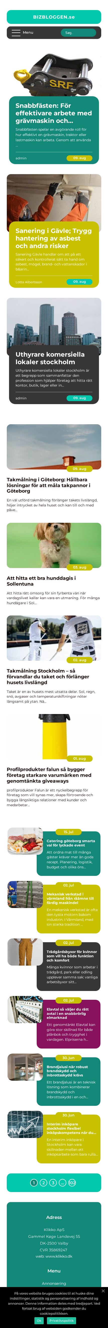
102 (72, 1182)
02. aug (79, 660)
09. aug (79, 158)
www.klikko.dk (58, 1256)
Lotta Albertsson (29, 282)
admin (21, 158)
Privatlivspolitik (61, 1320)
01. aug (79, 758)
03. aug (79, 567)
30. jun (69, 1058)
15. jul (68, 832)
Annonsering (54, 1283)
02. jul (68, 885)
